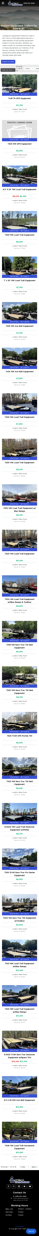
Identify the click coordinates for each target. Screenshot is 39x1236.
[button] (8, 1186)
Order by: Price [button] (7, 70)
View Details (14, 94)
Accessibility (19, 1226)
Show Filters (8, 62)
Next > (34, 1167)
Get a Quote (25, 94)
